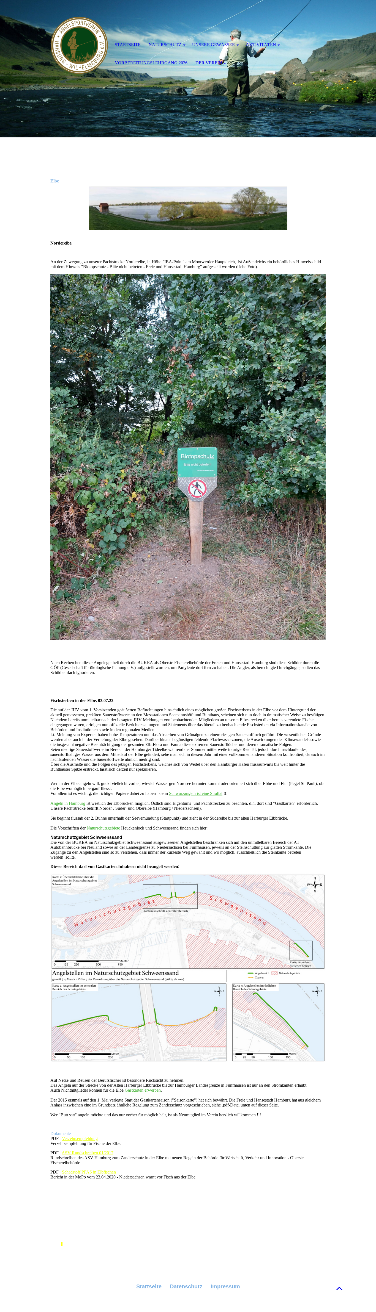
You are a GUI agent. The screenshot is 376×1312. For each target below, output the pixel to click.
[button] (339, 1288)
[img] (79, 45)
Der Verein (208, 62)
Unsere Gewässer (213, 44)
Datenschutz (186, 1286)
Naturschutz (165, 44)
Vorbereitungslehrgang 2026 (151, 62)
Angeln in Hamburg (67, 803)
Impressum (225, 1286)
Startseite (149, 1286)
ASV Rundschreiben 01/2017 (87, 1152)
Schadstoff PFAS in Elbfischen (89, 1172)
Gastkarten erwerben (143, 1090)
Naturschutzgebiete (104, 828)
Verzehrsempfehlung (80, 1138)
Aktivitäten (261, 44)
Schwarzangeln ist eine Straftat (195, 793)
